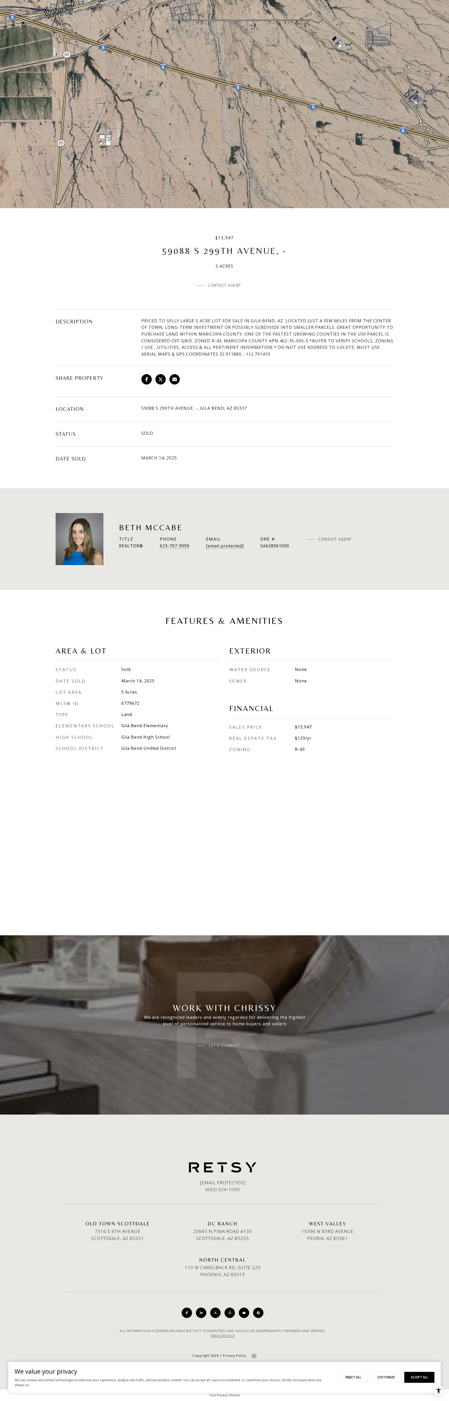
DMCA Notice (223, 1336)
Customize (386, 1377)
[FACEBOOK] (187, 1313)
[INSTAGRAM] (229, 1313)
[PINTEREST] (258, 1313)
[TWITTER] (215, 1313)
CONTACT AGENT (335, 539)
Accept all (419, 1377)
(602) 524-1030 (222, 1189)
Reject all (353, 1377)
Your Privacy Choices (224, 1395)
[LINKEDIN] (201, 1313)
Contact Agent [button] (224, 285)
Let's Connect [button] (224, 1046)
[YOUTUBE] (244, 1313)
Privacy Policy (234, 1355)
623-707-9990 (174, 546)
